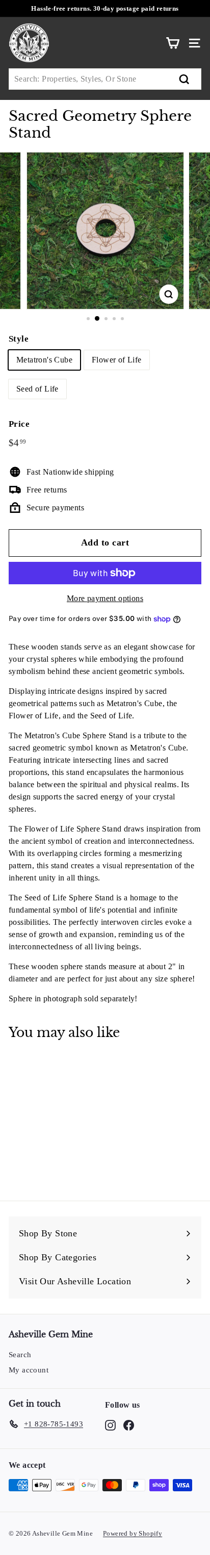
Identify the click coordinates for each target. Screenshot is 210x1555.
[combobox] (105, 79)
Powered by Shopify (132, 1533)
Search (20, 1355)
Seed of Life (37, 388)
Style (19, 339)
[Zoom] (169, 293)
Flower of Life (117, 359)
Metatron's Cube (44, 359)
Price (19, 424)
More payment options (105, 598)
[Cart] (173, 43)
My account (28, 1370)
